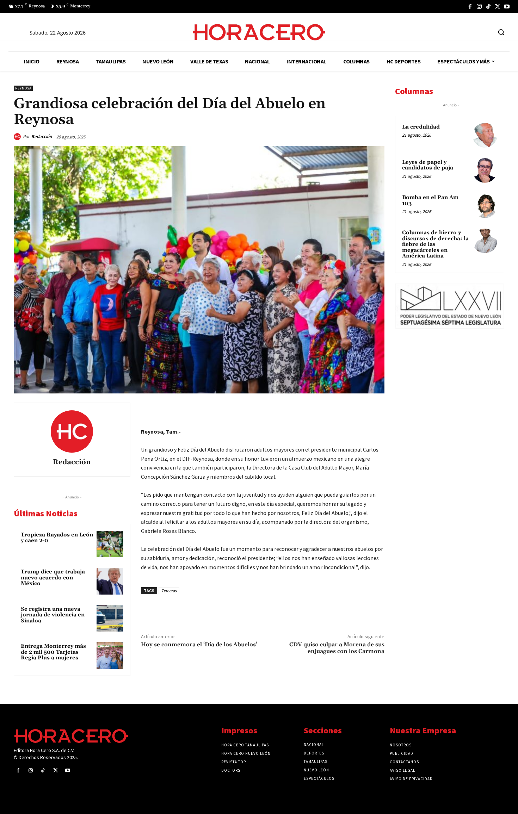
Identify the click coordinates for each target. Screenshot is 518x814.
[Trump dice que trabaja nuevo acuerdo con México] (110, 581)
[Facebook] (470, 6)
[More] (377, 410)
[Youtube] (507, 6)
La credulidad (421, 127)
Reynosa (23, 88)
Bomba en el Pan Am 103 (430, 200)
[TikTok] (488, 6)
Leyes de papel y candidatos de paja (427, 165)
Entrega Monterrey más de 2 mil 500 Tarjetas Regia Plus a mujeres (53, 652)
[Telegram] (344, 410)
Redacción (41, 136)
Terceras (169, 590)
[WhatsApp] (328, 410)
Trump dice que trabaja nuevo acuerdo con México (53, 577)
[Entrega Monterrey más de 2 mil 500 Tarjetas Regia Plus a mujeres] (110, 655)
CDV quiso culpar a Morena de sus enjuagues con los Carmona (336, 648)
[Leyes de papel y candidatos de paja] (485, 170)
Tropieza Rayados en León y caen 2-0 (57, 538)
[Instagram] (479, 6)
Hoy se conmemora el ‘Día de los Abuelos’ (199, 644)
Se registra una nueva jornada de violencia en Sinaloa (53, 615)
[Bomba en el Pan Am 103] (485, 205)
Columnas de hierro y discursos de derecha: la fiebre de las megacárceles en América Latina (435, 244)
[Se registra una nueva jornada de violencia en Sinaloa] (110, 618)
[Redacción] (18, 136)
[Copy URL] (360, 410)
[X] (497, 6)
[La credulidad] (485, 135)
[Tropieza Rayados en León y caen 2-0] (110, 544)
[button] (501, 32)
